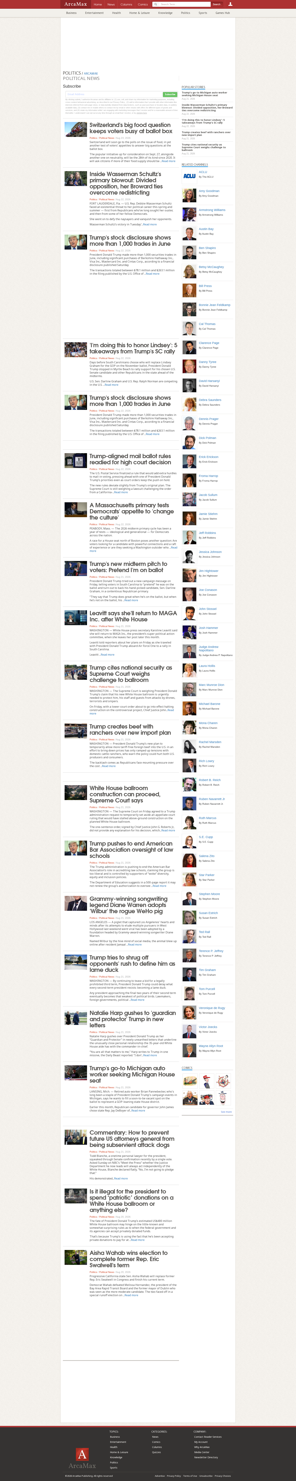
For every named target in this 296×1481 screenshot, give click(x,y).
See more (226, 1111)
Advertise (160, 1475)
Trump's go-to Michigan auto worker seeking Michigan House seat (132, 1073)
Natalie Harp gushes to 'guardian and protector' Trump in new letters (133, 1018)
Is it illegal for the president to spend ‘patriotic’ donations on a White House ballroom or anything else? (131, 1200)
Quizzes (156, 1452)
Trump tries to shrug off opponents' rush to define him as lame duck (132, 963)
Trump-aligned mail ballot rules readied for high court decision (130, 458)
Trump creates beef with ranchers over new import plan (130, 728)
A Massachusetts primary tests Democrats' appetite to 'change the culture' (132, 510)
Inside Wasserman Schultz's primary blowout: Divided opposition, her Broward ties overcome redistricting (126, 182)
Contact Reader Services (208, 1436)
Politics (185, 13)
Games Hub (223, 13)
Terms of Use (190, 1475)
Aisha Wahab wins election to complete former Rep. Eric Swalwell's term (129, 1258)
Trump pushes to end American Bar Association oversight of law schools (131, 849)
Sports (203, 13)
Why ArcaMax (201, 1447)
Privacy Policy (174, 1475)
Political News (106, 138)
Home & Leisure (139, 13)
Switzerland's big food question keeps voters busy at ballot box (131, 127)
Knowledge (165, 13)
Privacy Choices (223, 1475)
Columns (157, 1447)
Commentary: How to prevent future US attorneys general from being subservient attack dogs (132, 1138)
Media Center (201, 1452)
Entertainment (94, 13)
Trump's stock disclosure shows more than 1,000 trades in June (130, 239)
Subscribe (170, 94)
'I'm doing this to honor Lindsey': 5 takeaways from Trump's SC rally (133, 347)
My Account (201, 1442)
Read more (168, 161)
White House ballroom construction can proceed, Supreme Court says (125, 793)
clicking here (142, 113)
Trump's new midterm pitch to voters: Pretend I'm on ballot (128, 566)
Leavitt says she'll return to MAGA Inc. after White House (133, 615)
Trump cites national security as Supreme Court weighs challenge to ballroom (131, 673)
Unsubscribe (206, 1475)
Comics (156, 1442)
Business (71, 13)
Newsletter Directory (206, 1457)
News (155, 1436)
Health (116, 13)
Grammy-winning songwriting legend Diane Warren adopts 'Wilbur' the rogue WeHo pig (128, 904)
